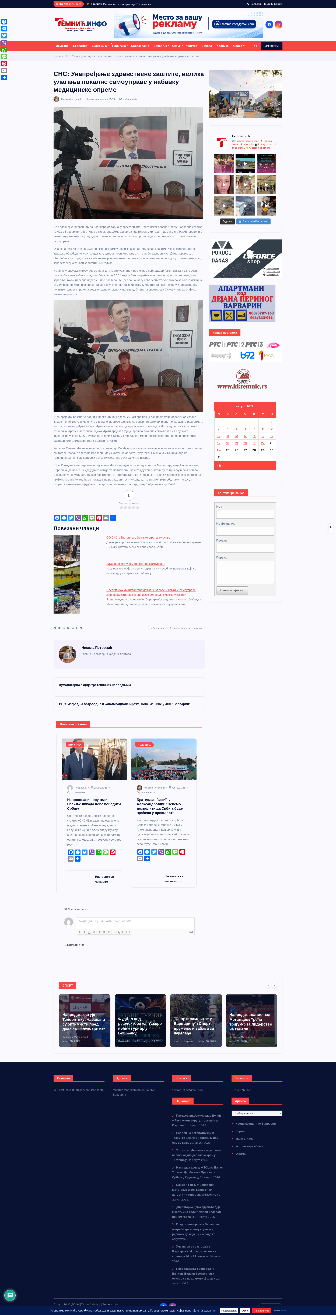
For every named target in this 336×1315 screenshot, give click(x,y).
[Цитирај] (109, 937)
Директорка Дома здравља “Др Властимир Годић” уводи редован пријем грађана (196, 1216)
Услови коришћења (249, 1150)
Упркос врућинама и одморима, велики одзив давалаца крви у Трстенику (197, 1159)
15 (262, 440)
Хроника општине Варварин (256, 1128)
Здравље (160, 50)
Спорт (237, 50)
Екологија (80, 50)
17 (218, 447)
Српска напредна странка (187, 632)
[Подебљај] (79, 937)
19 (236, 447)
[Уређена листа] (99, 937)
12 (236, 440)
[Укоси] (84, 937)
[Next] (274, 989)
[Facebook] (4, 21)
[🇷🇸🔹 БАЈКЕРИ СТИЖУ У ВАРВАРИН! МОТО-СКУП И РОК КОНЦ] (245, 168)
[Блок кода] (113, 937)
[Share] (4, 77)
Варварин (158, 632)
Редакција (80, 792)
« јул (220, 470)
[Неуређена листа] (104, 937)
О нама (241, 1158)
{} (123, 936)
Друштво (62, 50)
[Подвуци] (89, 937)
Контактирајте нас (232, 595)
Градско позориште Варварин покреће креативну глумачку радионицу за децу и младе (195, 1233)
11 (228, 440)
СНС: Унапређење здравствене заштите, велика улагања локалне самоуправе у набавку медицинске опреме (132, 60)
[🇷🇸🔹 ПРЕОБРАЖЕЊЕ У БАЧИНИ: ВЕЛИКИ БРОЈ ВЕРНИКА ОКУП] (224, 168)
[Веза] (118, 937)
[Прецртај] (94, 937)
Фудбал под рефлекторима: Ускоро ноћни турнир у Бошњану (84, 1030)
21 (254, 447)
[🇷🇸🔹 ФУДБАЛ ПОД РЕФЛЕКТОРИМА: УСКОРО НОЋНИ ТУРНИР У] (266, 168)
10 (218, 440)
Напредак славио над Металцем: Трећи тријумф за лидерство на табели (195, 1026)
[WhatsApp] (4, 49)
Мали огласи (245, 1143)
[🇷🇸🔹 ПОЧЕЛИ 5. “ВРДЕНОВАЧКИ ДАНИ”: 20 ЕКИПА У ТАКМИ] (245, 189)
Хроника (223, 50)
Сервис (241, 1135)
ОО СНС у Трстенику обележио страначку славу (138, 542)
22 (263, 447)
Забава (207, 50)
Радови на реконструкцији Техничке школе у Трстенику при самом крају (195, 1142)
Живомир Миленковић (187, 1041)
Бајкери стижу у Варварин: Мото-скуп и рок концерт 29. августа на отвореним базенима (195, 1194)
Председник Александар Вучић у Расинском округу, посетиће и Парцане (196, 1124)
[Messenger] (4, 28)
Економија (99, 50)
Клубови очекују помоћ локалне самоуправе (135, 568)
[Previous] (268, 989)
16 (271, 440)
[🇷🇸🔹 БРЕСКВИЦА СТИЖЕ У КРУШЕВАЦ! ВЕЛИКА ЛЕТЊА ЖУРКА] (224, 189)
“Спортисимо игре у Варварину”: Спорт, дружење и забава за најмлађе (138, 1030)
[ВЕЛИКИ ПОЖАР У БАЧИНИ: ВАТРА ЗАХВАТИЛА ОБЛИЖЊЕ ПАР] (245, 210)
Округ (176, 50)
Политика (119, 50)
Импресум (272, 50)
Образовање (140, 50)
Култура (191, 50)
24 (219, 454)
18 (227, 447)
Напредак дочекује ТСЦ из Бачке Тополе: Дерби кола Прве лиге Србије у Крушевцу (197, 1176)
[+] (128, 936)
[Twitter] (4, 35)
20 (245, 447)
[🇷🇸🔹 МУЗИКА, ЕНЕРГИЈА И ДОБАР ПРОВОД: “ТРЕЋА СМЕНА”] (266, 210)
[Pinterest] (4, 63)
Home (57, 60)
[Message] (4, 56)
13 (245, 440)
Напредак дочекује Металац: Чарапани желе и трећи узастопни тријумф (248, 1026)
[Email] (4, 70)
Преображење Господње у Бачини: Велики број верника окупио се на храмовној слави (193, 1278)
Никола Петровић (71, 103)
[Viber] (4, 42)
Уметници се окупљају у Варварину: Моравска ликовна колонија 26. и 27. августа (194, 1255)
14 (254, 440)
